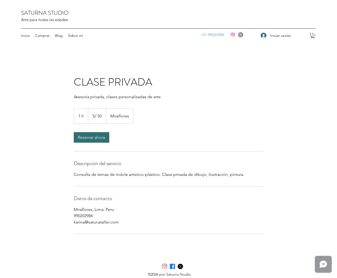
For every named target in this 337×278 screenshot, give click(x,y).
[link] (91, 137)
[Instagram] (232, 34)
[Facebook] (172, 266)
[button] (313, 35)
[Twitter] (180, 266)
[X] (240, 34)
